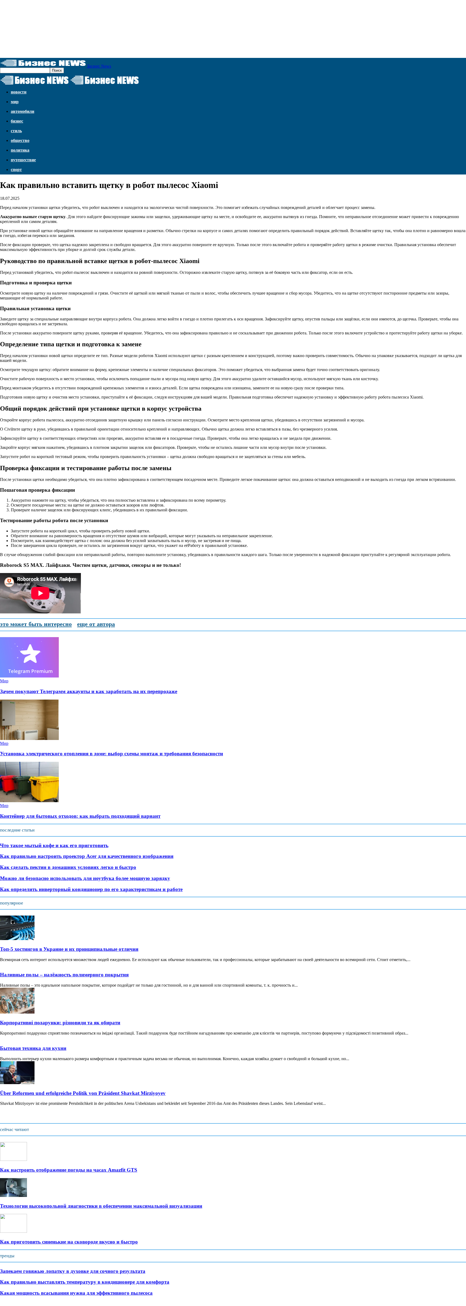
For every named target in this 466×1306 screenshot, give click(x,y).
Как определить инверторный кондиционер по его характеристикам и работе (91, 889)
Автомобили (22, 111)
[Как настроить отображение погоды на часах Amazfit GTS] (13, 1159)
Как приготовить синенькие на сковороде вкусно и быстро (69, 1242)
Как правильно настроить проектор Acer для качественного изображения (86, 856)
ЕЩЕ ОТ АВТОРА (96, 624)
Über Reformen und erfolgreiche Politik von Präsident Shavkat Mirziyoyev (83, 1093)
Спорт (16, 169)
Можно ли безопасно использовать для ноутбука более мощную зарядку (85, 878)
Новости (18, 92)
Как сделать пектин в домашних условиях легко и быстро (68, 867)
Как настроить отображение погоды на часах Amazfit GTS (68, 1170)
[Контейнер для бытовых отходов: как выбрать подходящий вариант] (29, 800)
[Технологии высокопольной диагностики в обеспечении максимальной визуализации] (13, 1195)
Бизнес (17, 121)
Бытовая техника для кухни (33, 1048)
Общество (20, 140)
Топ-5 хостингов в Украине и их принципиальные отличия (69, 949)
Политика (20, 150)
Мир (15, 101)
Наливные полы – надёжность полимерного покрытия (64, 974)
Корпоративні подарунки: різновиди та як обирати (60, 1022)
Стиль (16, 130)
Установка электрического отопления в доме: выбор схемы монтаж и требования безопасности (111, 753)
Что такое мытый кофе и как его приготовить (54, 845)
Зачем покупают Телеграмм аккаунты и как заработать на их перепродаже (88, 691)
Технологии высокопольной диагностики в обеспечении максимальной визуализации (101, 1206)
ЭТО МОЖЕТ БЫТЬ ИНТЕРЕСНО (36, 624)
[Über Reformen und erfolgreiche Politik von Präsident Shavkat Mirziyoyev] (17, 1082)
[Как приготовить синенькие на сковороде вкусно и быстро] (13, 1231)
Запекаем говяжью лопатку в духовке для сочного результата (72, 1271)
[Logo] (35, 84)
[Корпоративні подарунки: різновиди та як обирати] (17, 1012)
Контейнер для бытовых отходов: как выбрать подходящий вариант (80, 816)
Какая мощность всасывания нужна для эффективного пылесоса (76, 1293)
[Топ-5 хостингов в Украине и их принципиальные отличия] (17, 938)
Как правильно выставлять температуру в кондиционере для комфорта (84, 1282)
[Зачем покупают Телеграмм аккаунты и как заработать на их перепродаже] (29, 676)
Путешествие (23, 160)
